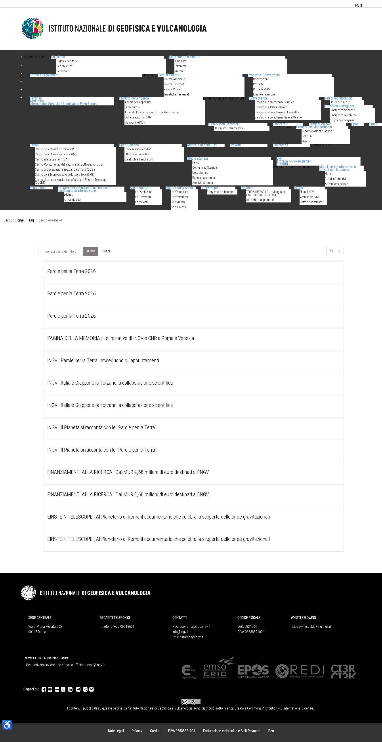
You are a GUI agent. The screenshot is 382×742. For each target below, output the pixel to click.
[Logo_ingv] (114, 29)
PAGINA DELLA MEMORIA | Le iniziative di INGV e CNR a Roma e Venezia (120, 338)
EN (357, 6)
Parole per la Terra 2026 (71, 271)
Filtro (91, 251)
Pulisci (105, 251)
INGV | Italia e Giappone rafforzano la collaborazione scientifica (110, 383)
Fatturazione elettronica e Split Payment (231, 731)
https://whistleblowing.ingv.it (311, 626)
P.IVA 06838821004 (181, 731)
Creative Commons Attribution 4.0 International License (274, 708)
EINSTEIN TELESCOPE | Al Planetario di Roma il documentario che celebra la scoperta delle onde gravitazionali (158, 517)
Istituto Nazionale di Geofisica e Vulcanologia (161, 708)
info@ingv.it (180, 632)
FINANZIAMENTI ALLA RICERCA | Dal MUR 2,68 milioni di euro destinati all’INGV (128, 472)
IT (361, 6)
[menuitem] (35, 62)
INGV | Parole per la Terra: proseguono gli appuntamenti (103, 360)
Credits (155, 731)
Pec (271, 731)
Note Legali (116, 731)
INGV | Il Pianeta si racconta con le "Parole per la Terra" (101, 427)
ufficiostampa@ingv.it (187, 637)
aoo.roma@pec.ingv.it (195, 626)
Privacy (137, 731)
